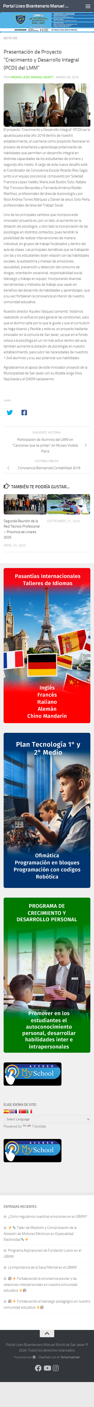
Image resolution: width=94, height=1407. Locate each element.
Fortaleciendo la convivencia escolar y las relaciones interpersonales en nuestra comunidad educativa (40, 1284)
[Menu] (88, 6)
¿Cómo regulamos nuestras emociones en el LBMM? (47, 1216)
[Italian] (29, 1111)
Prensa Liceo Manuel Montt (32, 77)
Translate (39, 1126)
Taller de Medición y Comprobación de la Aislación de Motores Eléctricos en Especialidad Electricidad (40, 1233)
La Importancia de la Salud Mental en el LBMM (42, 1267)
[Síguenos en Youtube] (47, 1368)
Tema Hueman (70, 1357)
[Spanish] (6, 1111)
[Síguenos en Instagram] (55, 1368)
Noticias (11, 38)
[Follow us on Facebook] (38, 1368)
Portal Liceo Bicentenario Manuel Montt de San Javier (37, 6)
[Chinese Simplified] (23, 1111)
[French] (17, 1111)
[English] (12, 1111)
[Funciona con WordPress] (34, 1357)
